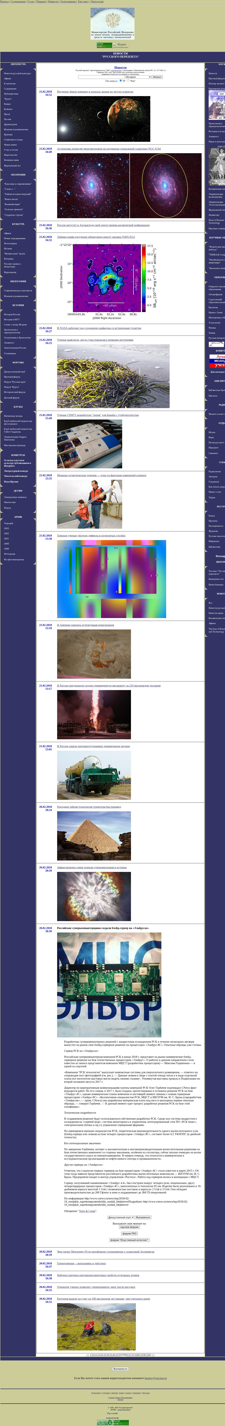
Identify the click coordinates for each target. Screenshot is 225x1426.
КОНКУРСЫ (18, 455)
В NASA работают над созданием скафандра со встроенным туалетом (99, 328)
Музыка (8, 248)
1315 (117, 1354)
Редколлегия (215, 471)
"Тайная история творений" (17, 194)
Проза (7, 114)
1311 (92, 1354)
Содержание (18, 1)
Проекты (213, 520)
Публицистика (11, 93)
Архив (121, 1393)
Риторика (8, 258)
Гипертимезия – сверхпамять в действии (81, 1263)
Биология (213, 307)
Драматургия (10, 124)
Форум (7, 507)
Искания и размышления (16, 129)
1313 (105, 1354)
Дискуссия (97, 1)
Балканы (8, 109)
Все (210, 603)
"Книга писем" (11, 199)
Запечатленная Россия (15, 347)
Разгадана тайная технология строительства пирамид (89, 806)
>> (153, 1354)
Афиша (7, 78)
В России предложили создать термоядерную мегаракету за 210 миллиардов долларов (109, 685)
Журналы (213, 531)
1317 (129, 1354)
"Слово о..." (9, 189)
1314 (111, 1354)
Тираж (212, 497)
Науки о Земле (216, 312)
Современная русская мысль (18, 290)
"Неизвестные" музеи (14, 253)
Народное (213, 447)
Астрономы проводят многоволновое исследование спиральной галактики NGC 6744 (109, 148)
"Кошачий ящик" (12, 204)
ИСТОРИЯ (18, 305)
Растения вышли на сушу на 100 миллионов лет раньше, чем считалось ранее (103, 1298)
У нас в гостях (11, 149)
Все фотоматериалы (14, 559)
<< (87, 1354)
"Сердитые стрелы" (13, 215)
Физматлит (214, 215)
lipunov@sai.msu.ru (155, 1378)
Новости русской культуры (17, 73)
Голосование (68, 1)
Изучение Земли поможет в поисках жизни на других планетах (95, 91)
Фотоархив (9, 554)
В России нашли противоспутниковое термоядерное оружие (93, 746)
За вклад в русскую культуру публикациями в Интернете (17, 463)
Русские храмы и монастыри (12, 265)
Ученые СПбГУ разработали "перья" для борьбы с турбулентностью (98, 415)
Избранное (214, 541)
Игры (211, 437)
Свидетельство (116, 70)
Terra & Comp (87, 1211)
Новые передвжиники (14, 238)
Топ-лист (83, 1)
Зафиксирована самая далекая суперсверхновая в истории (92, 867)
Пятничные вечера (13, 416)
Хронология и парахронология (12, 331)
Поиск (212, 515)
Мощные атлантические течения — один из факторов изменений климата (101, 475)
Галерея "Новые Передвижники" (120, 1398)
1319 (142, 1354)
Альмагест (9, 342)
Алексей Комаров (123, 1410)
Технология (214, 322)
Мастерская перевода (14, 445)
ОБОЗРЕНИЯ (18, 174)
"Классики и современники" (17, 184)
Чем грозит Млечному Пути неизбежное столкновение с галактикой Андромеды (105, 1251)
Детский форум (11, 397)
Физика (212, 327)
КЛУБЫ (18, 406)
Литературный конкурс (16, 471)
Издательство (10, 155)
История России (12, 314)
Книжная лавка (11, 160)
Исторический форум (14, 392)
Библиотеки (214, 546)
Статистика (136, 1393)
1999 (6, 548)
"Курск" (8, 99)
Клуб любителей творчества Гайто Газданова (18, 430)
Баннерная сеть (216, 579)
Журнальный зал (12, 165)
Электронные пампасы (15, 497)
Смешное (213, 453)
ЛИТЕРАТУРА (18, 64)
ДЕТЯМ (18, 490)
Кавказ (7, 104)
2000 (6, 543)
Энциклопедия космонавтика (216, 195)
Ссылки (128, 1393)
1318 (136, 1354)
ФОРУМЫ (18, 362)
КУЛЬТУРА (18, 224)
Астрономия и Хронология (17, 337)
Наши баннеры (216, 584)
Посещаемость (216, 526)
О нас (31, 1)
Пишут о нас (215, 492)
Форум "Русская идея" (15, 382)
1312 (99, 1354)
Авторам (213, 476)
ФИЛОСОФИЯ (18, 281)
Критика (8, 134)
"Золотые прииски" (13, 209)
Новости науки (216, 613)
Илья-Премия (11, 481)
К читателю (10, 83)
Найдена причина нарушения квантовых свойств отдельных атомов (98, 1275)
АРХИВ (18, 517)
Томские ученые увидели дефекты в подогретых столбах (91, 535)
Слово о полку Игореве (15, 324)
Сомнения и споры (13, 139)
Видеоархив (10, 272)
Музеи (212, 432)
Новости (53, 1)
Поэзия (7, 119)
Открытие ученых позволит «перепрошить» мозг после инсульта (96, 1286)
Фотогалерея (10, 243)
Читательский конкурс (16, 476)
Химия (212, 333)
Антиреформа (215, 294)
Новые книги (10, 144)
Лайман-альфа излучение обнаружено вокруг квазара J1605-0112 (96, 236)
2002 (6, 533)
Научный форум (12, 376)
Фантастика (10, 502)
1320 (148, 1354)
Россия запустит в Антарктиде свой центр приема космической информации (103, 225)
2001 (6, 538)
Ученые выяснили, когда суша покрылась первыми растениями (95, 339)
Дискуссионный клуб (14, 371)
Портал (4, 1)
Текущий (8, 523)
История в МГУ (12, 319)
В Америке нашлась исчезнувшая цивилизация (85, 624)
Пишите (41, 1)
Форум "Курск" (11, 387)
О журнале (214, 481)
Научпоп (213, 395)
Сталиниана (10, 353)
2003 (6, 528)
